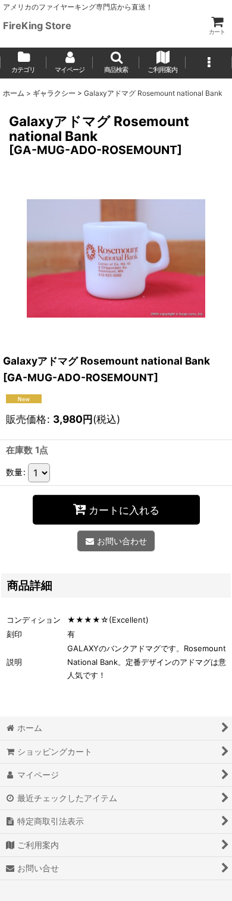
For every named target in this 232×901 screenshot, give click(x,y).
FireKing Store (37, 26)
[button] (116, 63)
